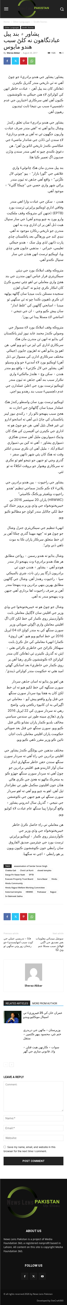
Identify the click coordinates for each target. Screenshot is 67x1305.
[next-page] (11, 1064)
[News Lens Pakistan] (33, 1202)
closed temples (44, 870)
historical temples (13, 891)
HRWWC (29, 891)
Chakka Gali (10, 870)
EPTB (31, 874)
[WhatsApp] (31, 61)
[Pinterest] (23, 61)
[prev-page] (6, 1064)
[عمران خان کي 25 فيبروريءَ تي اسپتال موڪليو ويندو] (12, 1017)
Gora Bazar (42, 879)
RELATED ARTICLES (17, 1003)
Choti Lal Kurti (26, 870)
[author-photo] (33, 980)
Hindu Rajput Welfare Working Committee (25, 887)
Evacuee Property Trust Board (19, 879)
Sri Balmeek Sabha (14, 896)
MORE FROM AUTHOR (44, 1003)
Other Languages (21, 21)
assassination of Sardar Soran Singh (30, 866)
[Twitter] (15, 61)
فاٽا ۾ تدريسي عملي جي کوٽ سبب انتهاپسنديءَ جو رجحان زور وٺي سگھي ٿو (18, 942)
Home (7, 21)
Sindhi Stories (40, 21)
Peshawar (41, 891)
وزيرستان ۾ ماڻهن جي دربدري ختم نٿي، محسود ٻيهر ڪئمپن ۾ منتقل (42, 1034)
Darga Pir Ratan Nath (15, 874)
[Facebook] (7, 61)
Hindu (54, 879)
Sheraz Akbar (13, 52)
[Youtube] (42, 1276)
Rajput (53, 891)
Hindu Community (14, 883)
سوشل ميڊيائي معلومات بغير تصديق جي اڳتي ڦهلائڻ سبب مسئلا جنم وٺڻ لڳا (49, 944)
